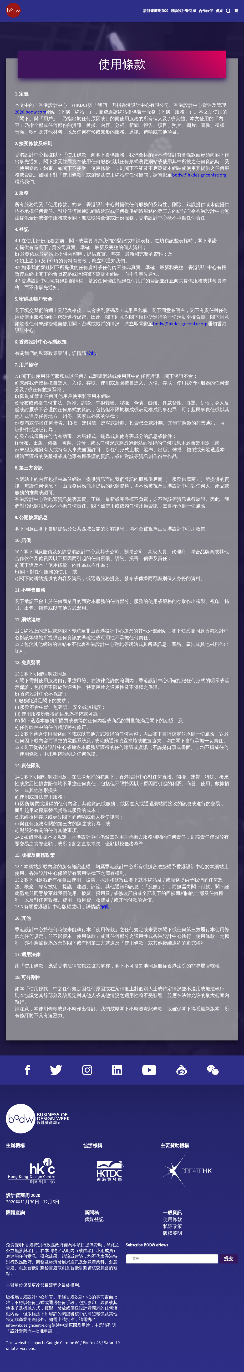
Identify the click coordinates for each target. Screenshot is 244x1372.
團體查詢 (15, 1213)
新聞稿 (92, 1213)
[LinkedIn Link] (117, 1070)
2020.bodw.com (30, 112)
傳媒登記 (94, 1219)
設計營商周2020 (155, 11)
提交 (229, 1258)
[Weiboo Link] (181, 1070)
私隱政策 (172, 1226)
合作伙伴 (206, 11)
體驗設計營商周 (183, 11)
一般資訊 (172, 1213)
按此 (91, 353)
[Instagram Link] (87, 1070)
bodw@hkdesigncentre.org (199, 175)
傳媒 (219, 11)
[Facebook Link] (27, 1070)
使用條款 (172, 1219)
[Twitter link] (56, 1070)
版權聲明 (172, 1233)
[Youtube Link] (149, 1070)
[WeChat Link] (213, 1070)
